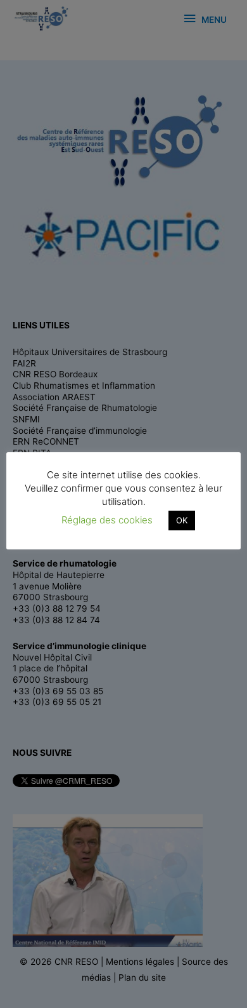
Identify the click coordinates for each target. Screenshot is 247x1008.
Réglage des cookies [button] (107, 520)
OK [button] (181, 520)
